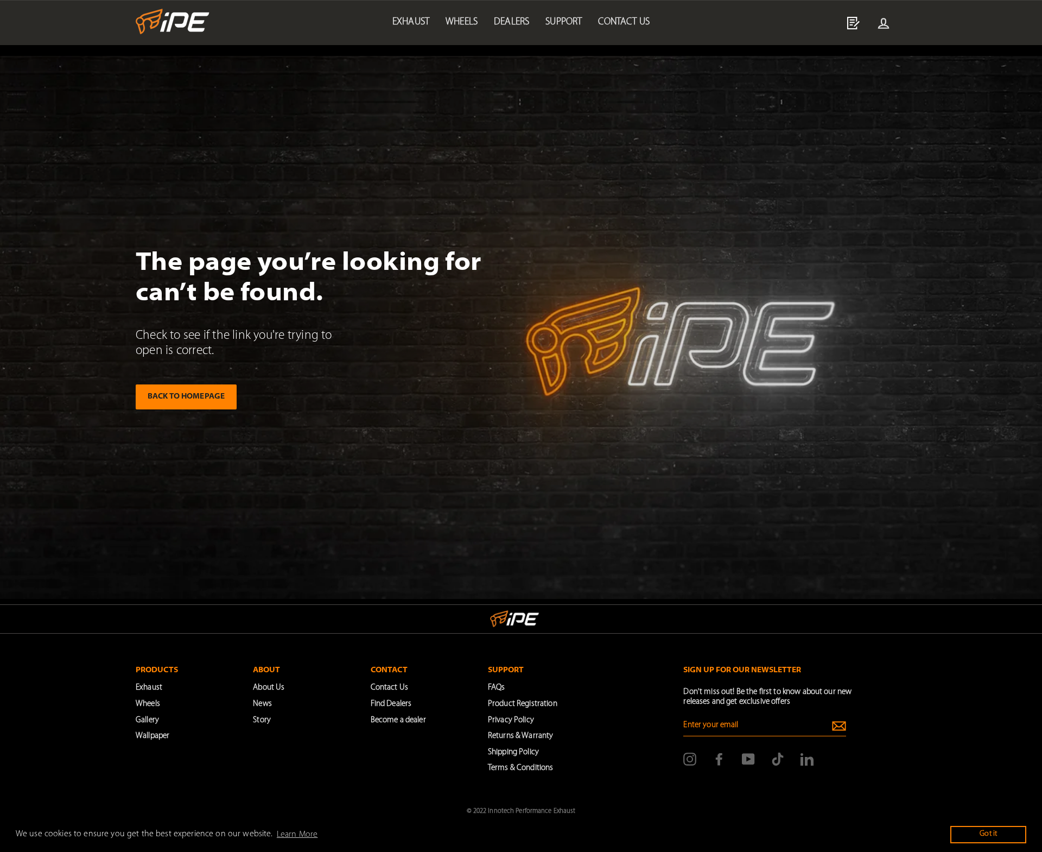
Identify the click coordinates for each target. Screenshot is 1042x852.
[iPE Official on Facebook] (719, 759)
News (262, 704)
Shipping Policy (513, 752)
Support (563, 22)
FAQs (496, 688)
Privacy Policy (511, 720)
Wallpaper (152, 736)
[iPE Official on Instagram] (689, 759)
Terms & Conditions (520, 768)
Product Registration (522, 704)
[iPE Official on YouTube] (748, 759)
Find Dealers (391, 704)
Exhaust (410, 22)
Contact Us (389, 688)
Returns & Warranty (520, 736)
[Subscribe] (839, 726)
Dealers (511, 22)
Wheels (462, 22)
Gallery (147, 720)
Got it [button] (988, 834)
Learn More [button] (297, 834)
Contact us (624, 22)
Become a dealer (398, 720)
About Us (268, 688)
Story (262, 720)
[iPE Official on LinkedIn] (807, 759)
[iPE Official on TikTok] (777, 759)
